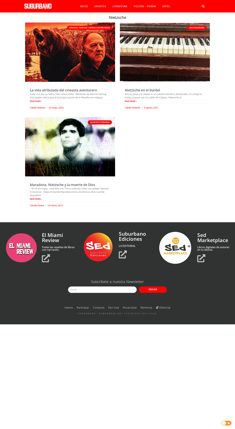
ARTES (166, 6)
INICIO (84, 6)
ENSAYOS (100, 6)
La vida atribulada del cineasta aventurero (63, 90)
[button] (203, 6)
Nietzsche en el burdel (142, 90)
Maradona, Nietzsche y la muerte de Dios (62, 184)
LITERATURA (120, 6)
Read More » (36, 101)
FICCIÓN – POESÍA (145, 6)
